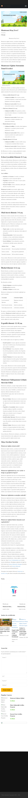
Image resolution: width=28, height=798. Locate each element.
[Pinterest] (13, 579)
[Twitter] (10, 579)
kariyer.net (20, 571)
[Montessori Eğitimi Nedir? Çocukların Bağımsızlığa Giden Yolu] (6, 622)
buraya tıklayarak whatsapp (15, 564)
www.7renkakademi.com (15, 560)
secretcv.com (4, 573)
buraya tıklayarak (16, 566)
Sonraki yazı (22, 604)
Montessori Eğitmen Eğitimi (17, 698)
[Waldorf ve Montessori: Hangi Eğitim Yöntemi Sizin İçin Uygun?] (23, 622)
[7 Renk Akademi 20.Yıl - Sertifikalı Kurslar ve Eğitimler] (6, 6)
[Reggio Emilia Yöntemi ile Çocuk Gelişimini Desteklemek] (15, 623)
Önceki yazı (5, 604)
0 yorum (3, 34)
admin (14, 595)
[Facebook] (6, 579)
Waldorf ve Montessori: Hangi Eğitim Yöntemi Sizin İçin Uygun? (22, 631)
